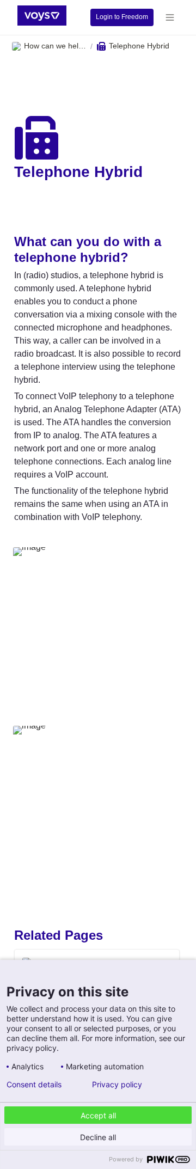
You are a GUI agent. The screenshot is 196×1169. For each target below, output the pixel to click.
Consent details (34, 1084)
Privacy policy (117, 1084)
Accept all (98, 1115)
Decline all (98, 1137)
